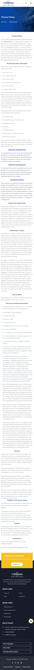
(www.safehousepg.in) (20, 39)
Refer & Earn (7, 613)
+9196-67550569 (9, 632)
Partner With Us (8, 607)
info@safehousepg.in (6, 544)
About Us (6, 593)
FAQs (20, 593)
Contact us (22, 596)
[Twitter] (18, 663)
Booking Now (7, 617)
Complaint (18, 667)
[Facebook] (12, 663)
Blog (5, 596)
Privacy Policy (27, 667)
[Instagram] (15, 663)
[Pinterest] (21, 663)
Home (5, 22)
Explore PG (16, 564)
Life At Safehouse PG (9, 610)
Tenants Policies (8, 667)
